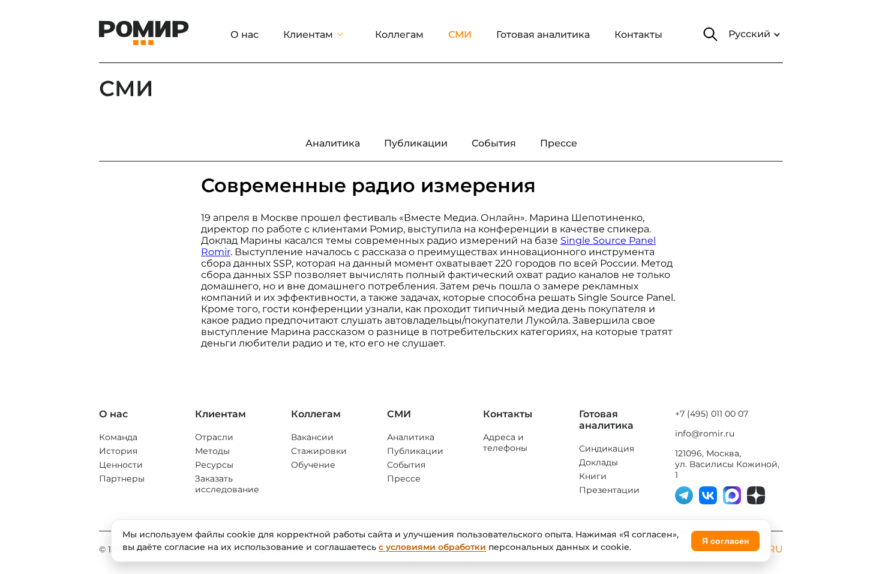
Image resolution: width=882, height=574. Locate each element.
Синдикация (606, 448)
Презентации (609, 490)
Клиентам (308, 34)
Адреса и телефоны (505, 442)
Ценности (121, 464)
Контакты (638, 34)
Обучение (313, 464)
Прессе (404, 478)
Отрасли (214, 437)
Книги (593, 476)
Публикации (415, 451)
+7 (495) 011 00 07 (711, 413)
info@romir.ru (704, 433)
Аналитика (410, 437)
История (118, 451)
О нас (244, 34)
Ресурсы (214, 464)
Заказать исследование (227, 484)
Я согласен (725, 541)
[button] (710, 34)
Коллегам (399, 34)
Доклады (598, 462)
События (406, 464)
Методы (212, 451)
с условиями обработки (432, 547)
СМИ (460, 34)
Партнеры (122, 478)
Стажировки (319, 451)
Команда (118, 437)
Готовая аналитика (543, 34)
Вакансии (312, 437)
